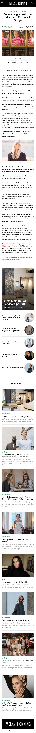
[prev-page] (27, 271)
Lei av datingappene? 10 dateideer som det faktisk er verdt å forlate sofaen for (11, 330)
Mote (4, 452)
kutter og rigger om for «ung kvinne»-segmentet (16, 77)
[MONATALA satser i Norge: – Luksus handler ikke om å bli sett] (18, 686)
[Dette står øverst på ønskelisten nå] (29, 368)
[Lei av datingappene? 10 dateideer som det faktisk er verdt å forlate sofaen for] (29, 330)
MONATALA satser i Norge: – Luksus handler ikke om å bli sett (17, 704)
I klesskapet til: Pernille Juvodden (15, 582)
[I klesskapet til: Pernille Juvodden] (29, 355)
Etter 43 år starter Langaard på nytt (15, 302)
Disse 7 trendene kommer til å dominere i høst (18, 661)
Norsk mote (14, 11)
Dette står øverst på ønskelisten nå (16, 620)
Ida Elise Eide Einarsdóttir (8, 27)
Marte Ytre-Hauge (8, 307)
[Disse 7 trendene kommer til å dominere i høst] (18, 644)
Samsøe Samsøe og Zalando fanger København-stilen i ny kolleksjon (11, 317)
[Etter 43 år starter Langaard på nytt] (18, 289)
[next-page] (31, 271)
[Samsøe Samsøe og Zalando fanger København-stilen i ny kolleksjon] (29, 317)
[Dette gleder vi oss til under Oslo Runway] (29, 343)
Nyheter (23, 11)
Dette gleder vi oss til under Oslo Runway (15, 540)
